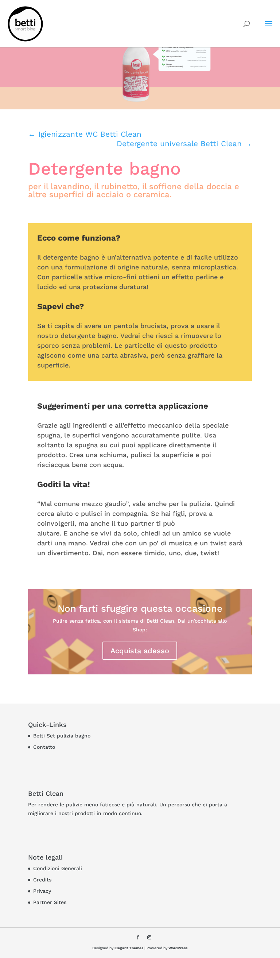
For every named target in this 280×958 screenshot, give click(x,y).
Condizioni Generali (57, 868)
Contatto (44, 747)
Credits (42, 880)
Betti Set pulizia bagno (61, 736)
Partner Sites (49, 902)
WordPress (177, 948)
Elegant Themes (128, 948)
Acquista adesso (139, 650)
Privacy (42, 891)
